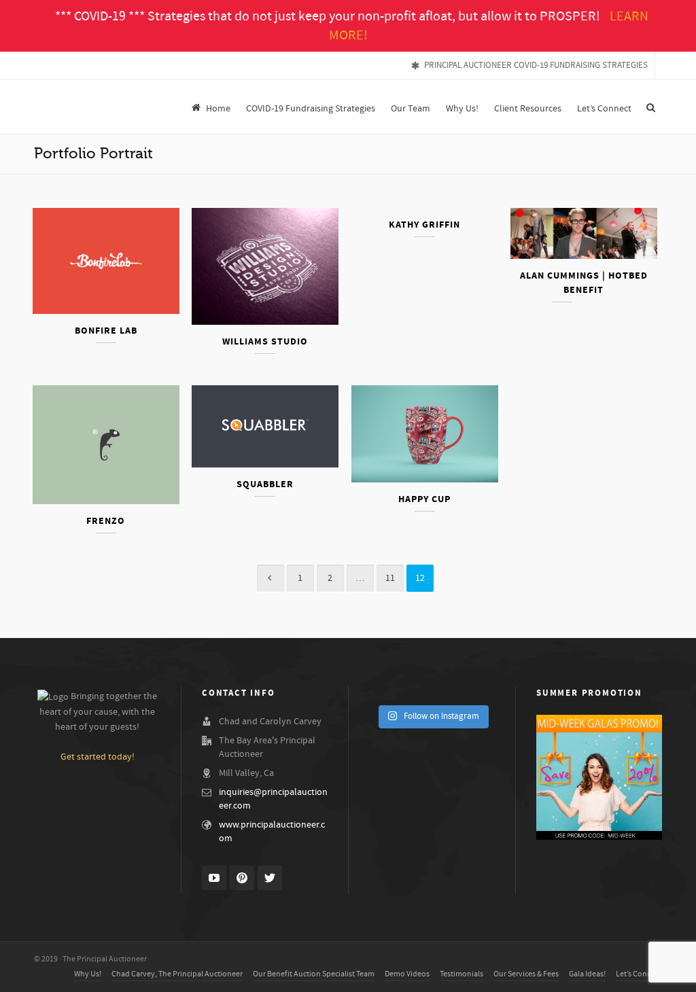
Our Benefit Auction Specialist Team (314, 974)
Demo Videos (407, 974)
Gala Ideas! (587, 974)
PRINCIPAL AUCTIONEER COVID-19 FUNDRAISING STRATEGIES (536, 65)
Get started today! (97, 757)
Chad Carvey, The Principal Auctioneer (177, 974)
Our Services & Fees (526, 974)
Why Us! (87, 974)
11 (390, 578)
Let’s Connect (639, 974)
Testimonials (461, 974)
